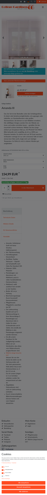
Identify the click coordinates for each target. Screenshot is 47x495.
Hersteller (6, 236)
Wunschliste (7, 194)
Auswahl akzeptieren (23, 487)
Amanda (19, 85)
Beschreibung (7, 211)
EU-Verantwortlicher (10, 230)
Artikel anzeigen (30, 93)
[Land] (28, 1)
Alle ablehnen (23, 491)
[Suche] (31, 1)
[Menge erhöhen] (8, 186)
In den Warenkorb (28, 188)
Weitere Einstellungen (6, 478)
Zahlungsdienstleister (9, 469)
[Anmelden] (21, 1)
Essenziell (7, 466)
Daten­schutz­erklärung (6, 462)
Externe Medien (8, 472)
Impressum (14, 462)
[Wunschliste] (34, 1)
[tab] (12, 211)
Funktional (7, 475)
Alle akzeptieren (23, 483)
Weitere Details (8, 224)
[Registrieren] (25, 1)
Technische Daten (9, 217)
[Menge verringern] (8, 189)
